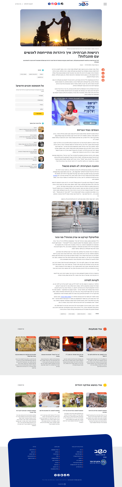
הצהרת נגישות (31, 458)
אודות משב (32, 449)
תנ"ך (57, 456)
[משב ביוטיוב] (55, 4)
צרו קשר (33, 452)
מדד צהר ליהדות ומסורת (76, 464)
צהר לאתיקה (63, 313)
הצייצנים (56, 464)
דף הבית (97, 48)
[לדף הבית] (83, 5)
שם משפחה (40, 100)
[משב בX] (49, 4)
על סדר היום (55, 460)
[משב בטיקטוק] (62, 4)
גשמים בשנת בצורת (66, 296)
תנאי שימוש (32, 454)
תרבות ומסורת (55, 458)
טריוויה (56, 462)
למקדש (55, 175)
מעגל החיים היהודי (77, 462)
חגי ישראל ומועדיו (77, 456)
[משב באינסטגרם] (52, 4)
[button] (105, 4)
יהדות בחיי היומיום (81, 313)
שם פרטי (41, 95)
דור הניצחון (55, 466)
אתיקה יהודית (71, 313)
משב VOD (79, 452)
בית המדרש (79, 466)
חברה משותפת (54, 449)
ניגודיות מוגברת (61, 484)
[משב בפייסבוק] (59, 4)
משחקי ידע (79, 460)
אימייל (41, 104)
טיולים (56, 452)
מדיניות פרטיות (31, 456)
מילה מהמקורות (54, 469)
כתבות (93, 48)
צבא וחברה (55, 454)
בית (81, 449)
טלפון (41, 109)
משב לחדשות (78, 454)
